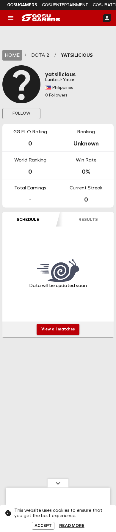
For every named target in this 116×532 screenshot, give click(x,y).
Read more (71, 525)
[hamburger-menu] (11, 18)
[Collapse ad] (58, 483)
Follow (21, 113)
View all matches (58, 329)
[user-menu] (107, 18)
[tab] (27, 219)
